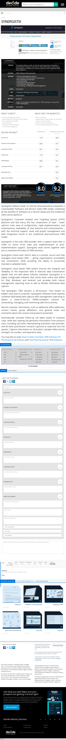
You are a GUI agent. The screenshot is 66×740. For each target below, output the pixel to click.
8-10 (9, 352)
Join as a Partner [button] (11, 707)
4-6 (9, 357)
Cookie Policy (27, 727)
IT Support (41, 357)
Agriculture (57, 355)
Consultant (41, 359)
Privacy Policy (27, 725)
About (5, 725)
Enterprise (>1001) (25, 359)
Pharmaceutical (57, 359)
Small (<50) (25, 352)
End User (41, 352)
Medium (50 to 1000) (25, 356)
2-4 (9, 359)
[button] (4, 381)
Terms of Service (7, 727)
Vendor (45, 727)
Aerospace (57, 352)
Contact (46, 725)
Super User (41, 355)
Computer (57, 362)
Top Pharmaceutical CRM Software (45, 339)
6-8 (9, 355)
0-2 (9, 362)
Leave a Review (12, 370)
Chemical (57, 357)
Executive (41, 362)
